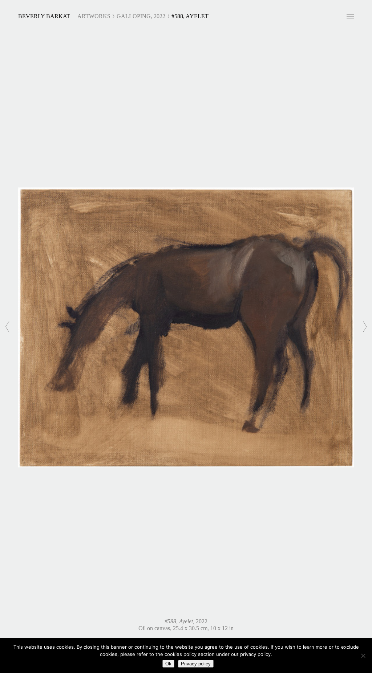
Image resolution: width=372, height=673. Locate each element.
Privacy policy (196, 663)
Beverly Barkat (44, 16)
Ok (168, 663)
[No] (363, 655)
